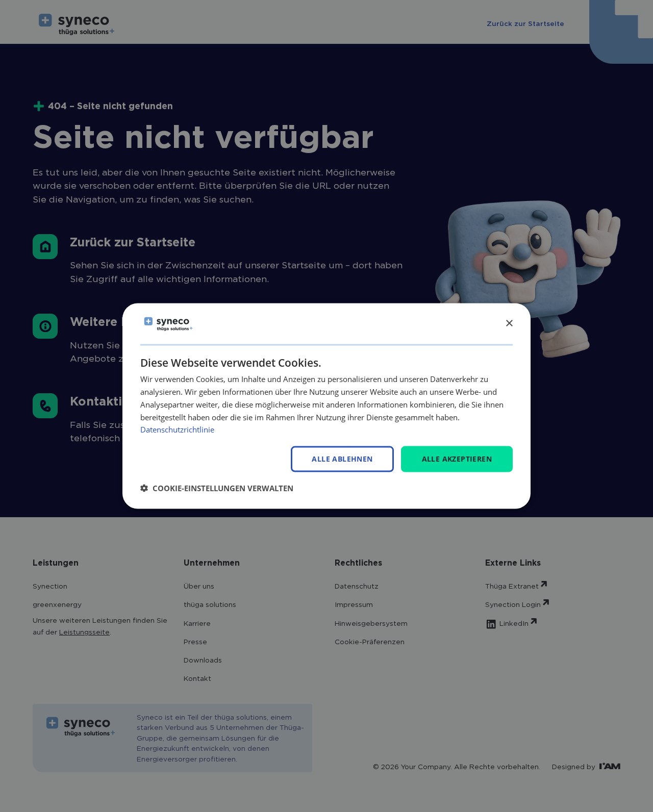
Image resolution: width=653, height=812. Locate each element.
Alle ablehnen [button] (342, 459)
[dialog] (326, 406)
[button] (216, 487)
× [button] (509, 323)
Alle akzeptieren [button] (457, 459)
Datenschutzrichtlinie (177, 429)
